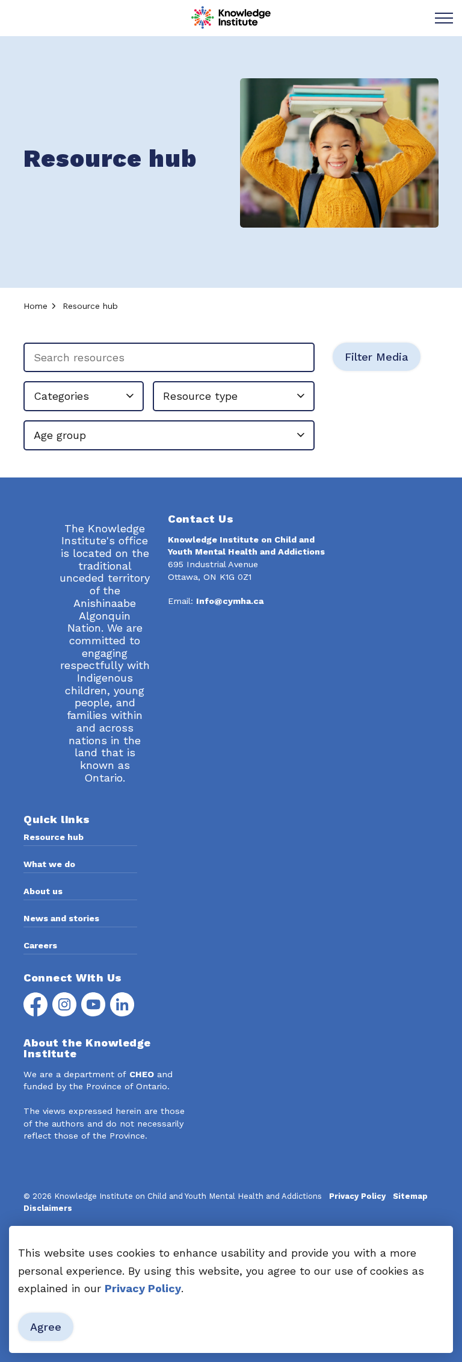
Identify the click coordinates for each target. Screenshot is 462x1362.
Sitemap (410, 1196)
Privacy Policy (143, 1288)
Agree (45, 1326)
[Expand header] (444, 18)
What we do (49, 864)
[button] (339, 153)
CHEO (141, 1074)
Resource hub (53, 837)
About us (43, 891)
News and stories (61, 918)
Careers (40, 945)
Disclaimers (47, 1208)
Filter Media (376, 356)
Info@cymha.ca (229, 601)
